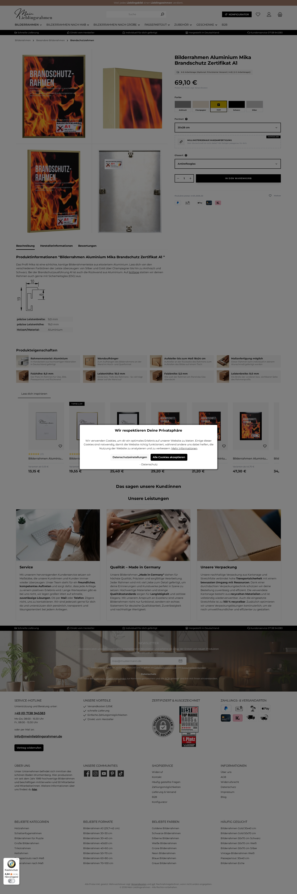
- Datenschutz (149, 464)
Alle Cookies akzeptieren (169, 457)
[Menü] (17, 860)
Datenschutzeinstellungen (130, 457)
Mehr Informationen (184, 448)
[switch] (11, 881)
